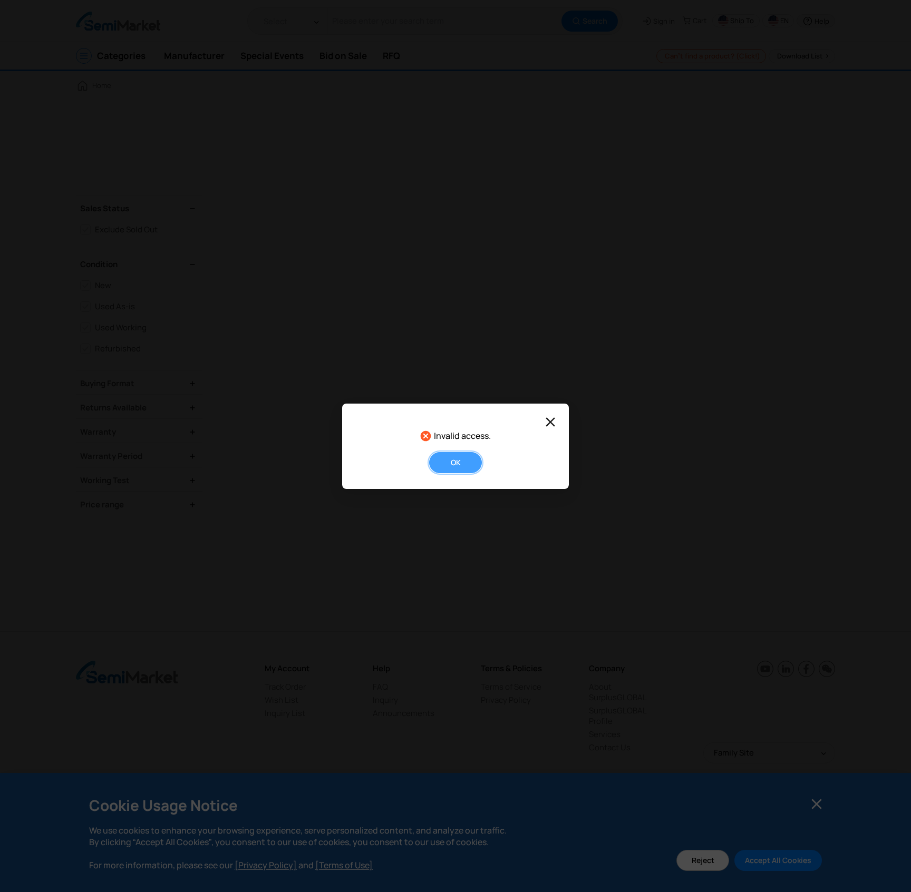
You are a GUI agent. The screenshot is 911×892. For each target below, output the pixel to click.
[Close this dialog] (550, 422)
